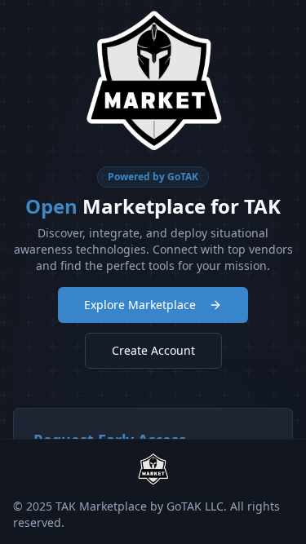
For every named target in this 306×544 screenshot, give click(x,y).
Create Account (153, 350)
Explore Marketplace (140, 304)
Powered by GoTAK (153, 177)
